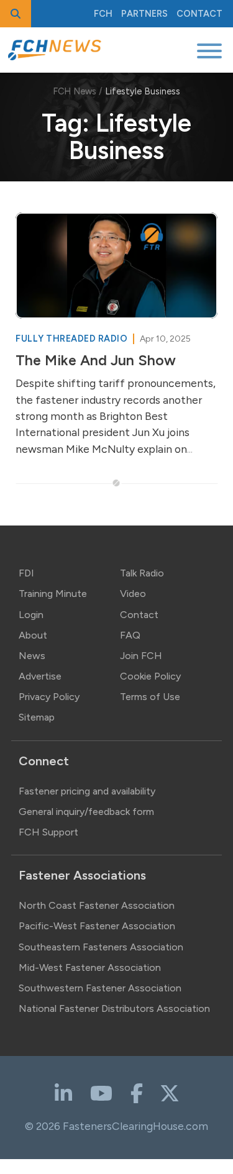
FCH (103, 13)
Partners (144, 13)
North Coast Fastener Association (97, 905)
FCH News (74, 91)
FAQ (130, 635)
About (33, 635)
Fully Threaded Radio (73, 338)
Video (133, 593)
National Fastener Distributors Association (114, 1008)
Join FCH (141, 656)
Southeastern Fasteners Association (101, 947)
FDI (26, 573)
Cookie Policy (150, 676)
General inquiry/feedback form (86, 811)
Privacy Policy (49, 697)
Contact (199, 13)
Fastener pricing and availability (87, 791)
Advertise (40, 676)
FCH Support (48, 832)
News (32, 656)
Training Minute (53, 593)
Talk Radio (142, 573)
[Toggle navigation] (209, 50)
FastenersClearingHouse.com (135, 1125)
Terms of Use (150, 697)
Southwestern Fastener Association (100, 988)
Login (31, 615)
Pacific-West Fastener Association (97, 926)
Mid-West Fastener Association (90, 967)
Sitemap (37, 717)
